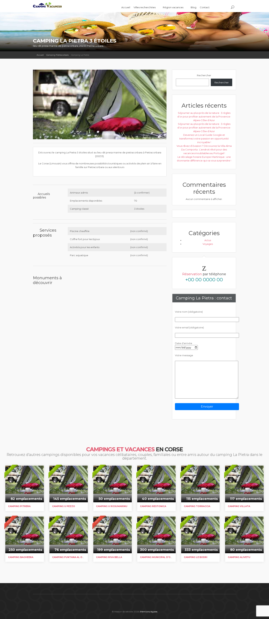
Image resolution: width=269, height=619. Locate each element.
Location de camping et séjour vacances (60, 7)
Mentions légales (148, 611)
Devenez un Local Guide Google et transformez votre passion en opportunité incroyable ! (204, 138)
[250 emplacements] (24, 529)
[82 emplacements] (24, 478)
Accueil (125, 7)
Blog (193, 7)
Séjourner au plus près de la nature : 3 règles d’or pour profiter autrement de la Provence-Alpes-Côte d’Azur (204, 116)
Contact (205, 7)
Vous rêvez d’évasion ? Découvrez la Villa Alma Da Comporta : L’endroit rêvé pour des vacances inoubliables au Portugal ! (204, 149)
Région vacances (173, 7)
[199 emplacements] (112, 529)
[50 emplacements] (112, 478)
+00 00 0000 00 (204, 279)
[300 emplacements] (156, 529)
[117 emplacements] (244, 478)
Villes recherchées (145, 7)
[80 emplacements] (244, 529)
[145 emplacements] (68, 478)
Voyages (208, 243)
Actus (207, 240)
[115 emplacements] (200, 478)
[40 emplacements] (156, 478)
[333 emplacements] (200, 529)
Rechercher (204, 75)
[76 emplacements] (68, 529)
